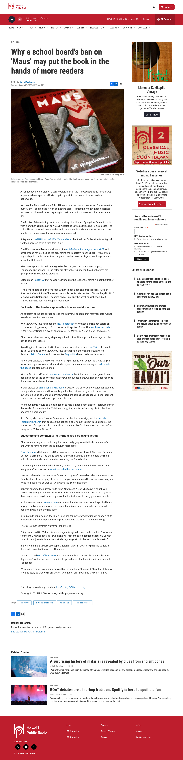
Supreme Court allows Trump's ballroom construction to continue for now (153, 308)
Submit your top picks (152, 204)
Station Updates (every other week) (151, 239)
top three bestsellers (101, 327)
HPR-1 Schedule (72, 731)
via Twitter (95, 347)
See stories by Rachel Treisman (28, 631)
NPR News (15, 42)
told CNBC (39, 279)
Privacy (104, 737)
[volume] (20, 19)
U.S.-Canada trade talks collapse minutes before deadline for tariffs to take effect (154, 281)
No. (59, 323)
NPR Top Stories (83, 603)
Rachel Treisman (27, 82)
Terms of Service (108, 731)
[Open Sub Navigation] (25, 28)
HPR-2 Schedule (72, 737)
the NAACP (98, 249)
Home (11, 28)
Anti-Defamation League (79, 249)
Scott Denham (28, 452)
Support (139, 731)
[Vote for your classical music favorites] (152, 145)
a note (54, 502)
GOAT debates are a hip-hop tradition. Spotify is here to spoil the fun (105, 689)
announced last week (61, 374)
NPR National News (44, 603)
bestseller (68, 323)
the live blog (70, 587)
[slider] (24, 19)
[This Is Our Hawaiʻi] (152, 371)
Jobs (138, 725)
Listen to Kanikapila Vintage (151, 90)
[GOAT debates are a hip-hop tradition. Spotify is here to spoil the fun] (29, 695)
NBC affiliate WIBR (47, 555)
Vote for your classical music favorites (151, 173)
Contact (104, 725)
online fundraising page (51, 387)
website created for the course (65, 469)
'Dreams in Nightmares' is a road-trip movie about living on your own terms (154, 323)
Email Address (141, 227)
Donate (168, 7)
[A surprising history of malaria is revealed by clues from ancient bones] (29, 666)
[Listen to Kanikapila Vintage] (152, 62)
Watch (67, 28)
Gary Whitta (71, 354)
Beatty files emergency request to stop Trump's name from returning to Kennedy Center (153, 338)
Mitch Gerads (38, 354)
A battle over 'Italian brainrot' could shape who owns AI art (154, 295)
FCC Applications (143, 737)
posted (47, 502)
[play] (12, 19)
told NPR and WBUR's (45, 239)
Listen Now (151, 114)
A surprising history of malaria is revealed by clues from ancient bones (107, 661)
